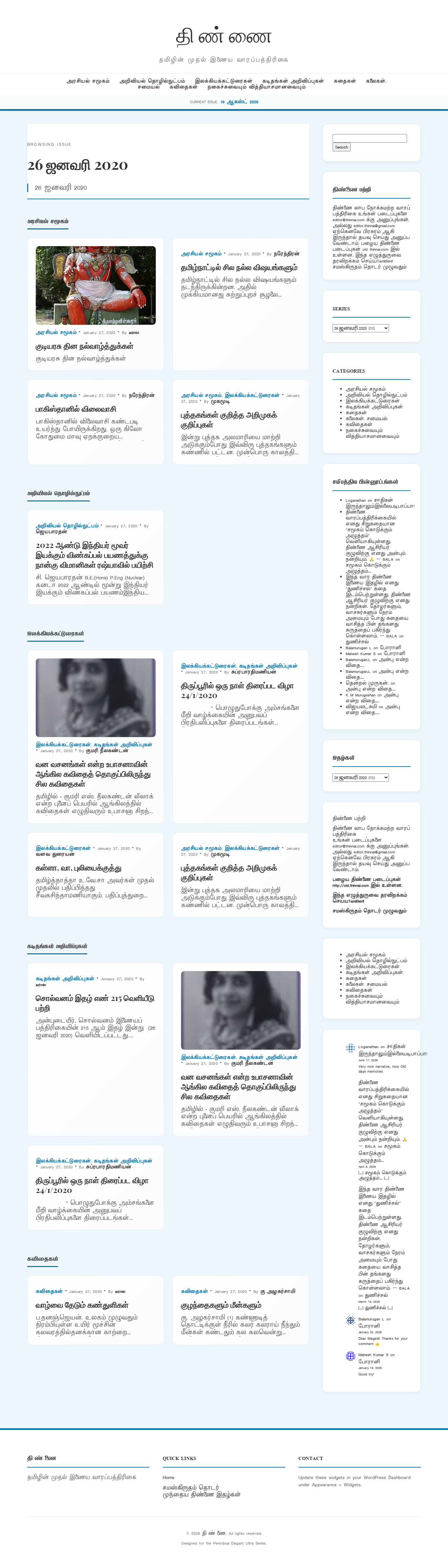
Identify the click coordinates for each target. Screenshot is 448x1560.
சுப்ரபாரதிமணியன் (253, 672)
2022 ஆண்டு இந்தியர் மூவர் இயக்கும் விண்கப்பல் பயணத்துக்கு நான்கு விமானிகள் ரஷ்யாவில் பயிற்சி (94, 554)
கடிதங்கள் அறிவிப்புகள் (293, 81)
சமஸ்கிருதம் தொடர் (191, 1488)
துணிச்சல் (357, 641)
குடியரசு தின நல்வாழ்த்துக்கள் (84, 345)
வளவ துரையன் (55, 854)
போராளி (390, 647)
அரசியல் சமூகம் (88, 81)
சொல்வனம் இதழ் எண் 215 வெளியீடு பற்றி (95, 1002)
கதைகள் (345, 81)
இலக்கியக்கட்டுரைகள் (224, 81)
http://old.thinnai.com (351, 885)
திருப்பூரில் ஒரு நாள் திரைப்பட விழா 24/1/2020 (237, 690)
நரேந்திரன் (287, 253)
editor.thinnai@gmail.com (374, 225)
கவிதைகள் (184, 87)
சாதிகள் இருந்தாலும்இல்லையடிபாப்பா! (380, 503)
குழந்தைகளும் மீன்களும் (221, 1304)
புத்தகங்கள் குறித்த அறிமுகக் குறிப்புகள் (229, 419)
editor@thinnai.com (348, 219)
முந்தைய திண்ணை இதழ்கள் (202, 1495)
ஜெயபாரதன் (51, 531)
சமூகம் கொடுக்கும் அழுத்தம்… (368, 568)
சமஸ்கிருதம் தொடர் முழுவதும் (369, 910)
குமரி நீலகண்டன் (107, 750)
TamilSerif (356, 901)
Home (168, 1477)
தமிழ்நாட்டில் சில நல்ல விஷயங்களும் (239, 267)
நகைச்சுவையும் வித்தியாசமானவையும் (257, 87)
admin (134, 332)
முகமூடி (220, 401)
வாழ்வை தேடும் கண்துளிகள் (82, 1304)
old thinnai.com (375, 249)
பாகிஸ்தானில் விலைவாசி (76, 408)
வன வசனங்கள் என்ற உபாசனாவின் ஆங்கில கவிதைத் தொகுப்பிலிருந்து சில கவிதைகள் (93, 773)
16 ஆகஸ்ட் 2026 (239, 101)
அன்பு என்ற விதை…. (371, 689)
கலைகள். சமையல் (366, 418)
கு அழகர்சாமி (277, 1291)
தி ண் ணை (224, 34)
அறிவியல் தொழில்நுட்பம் (152, 81)
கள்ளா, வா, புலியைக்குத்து (79, 867)
